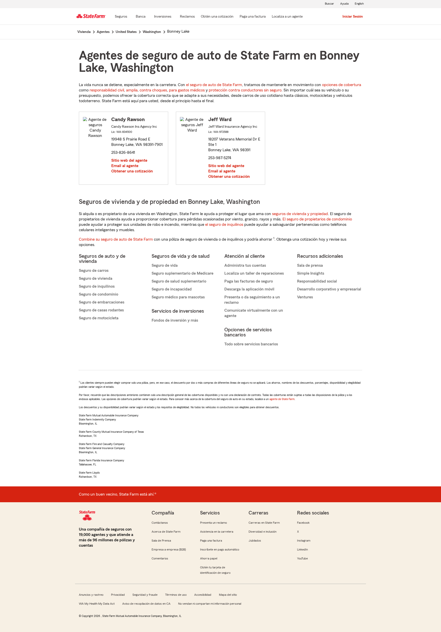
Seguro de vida (165, 265)
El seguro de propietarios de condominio (317, 219)
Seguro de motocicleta (98, 318)
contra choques (153, 90)
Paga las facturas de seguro (248, 281)
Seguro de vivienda (95, 278)
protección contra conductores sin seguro (245, 90)
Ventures (305, 297)
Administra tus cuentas (245, 265)
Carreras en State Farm (264, 522)
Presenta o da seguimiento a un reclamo (252, 300)
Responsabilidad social (317, 281)
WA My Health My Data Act (97, 603)
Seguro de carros (93, 270)
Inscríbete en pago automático (219, 549)
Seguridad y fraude (144, 594)
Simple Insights (310, 273)
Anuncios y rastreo (91, 594)
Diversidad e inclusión (262, 531)
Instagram (303, 540)
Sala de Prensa (161, 540)
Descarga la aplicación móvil (249, 289)
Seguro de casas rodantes (101, 310)
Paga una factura (211, 540)
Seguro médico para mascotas (178, 297)
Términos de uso (176, 594)
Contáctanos (160, 522)
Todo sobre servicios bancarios (251, 344)
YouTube (302, 558)
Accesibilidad (202, 594)
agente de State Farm (282, 399)
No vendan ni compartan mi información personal (209, 603)
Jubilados (255, 540)
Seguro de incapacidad (172, 289)
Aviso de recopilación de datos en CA (146, 603)
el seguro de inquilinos (224, 225)
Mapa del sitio (228, 594)
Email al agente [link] (124, 166)
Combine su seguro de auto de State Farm (116, 239)
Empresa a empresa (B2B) (169, 549)
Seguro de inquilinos (97, 286)
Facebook (303, 522)
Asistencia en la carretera (216, 531)
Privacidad (118, 594)
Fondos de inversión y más (175, 320)
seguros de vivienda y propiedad (300, 214)
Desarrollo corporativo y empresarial (329, 289)
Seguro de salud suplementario (179, 281)
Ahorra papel (208, 558)
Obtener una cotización (132, 171)
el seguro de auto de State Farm (214, 85)
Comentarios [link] (160, 558)
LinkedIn (302, 549)
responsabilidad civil (107, 90)
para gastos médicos (187, 90)
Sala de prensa (310, 265)
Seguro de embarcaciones (101, 302)
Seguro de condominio (98, 294)
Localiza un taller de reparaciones (254, 273)
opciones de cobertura (341, 85)
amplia (132, 90)
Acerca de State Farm (166, 531)
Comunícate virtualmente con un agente (253, 313)
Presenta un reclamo (213, 522)
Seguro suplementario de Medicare (182, 273)
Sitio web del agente (129, 160)
